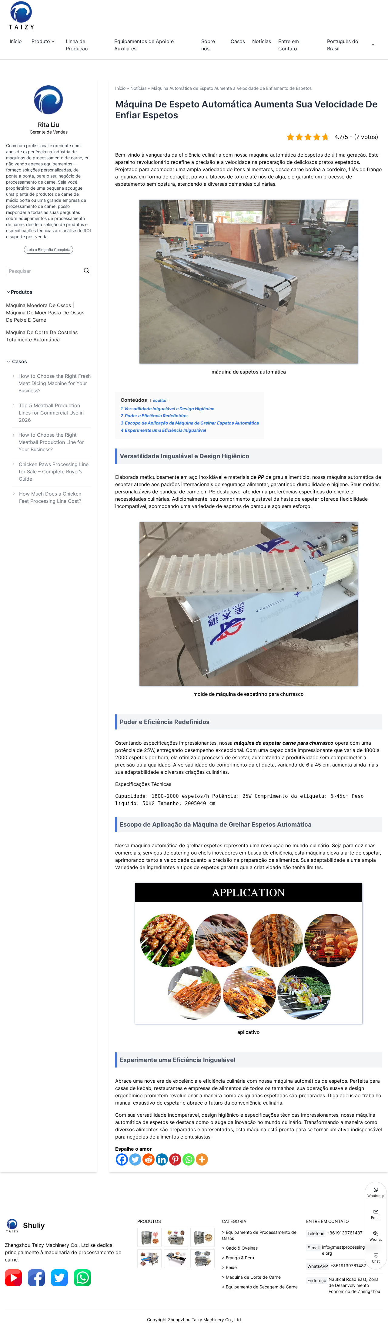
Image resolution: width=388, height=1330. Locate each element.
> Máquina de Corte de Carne (251, 1277)
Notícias (261, 41)
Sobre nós (208, 45)
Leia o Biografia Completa (48, 249)
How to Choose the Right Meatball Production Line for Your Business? (51, 442)
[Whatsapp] (188, 1159)
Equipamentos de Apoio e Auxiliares (144, 45)
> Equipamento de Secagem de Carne (260, 1286)
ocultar (160, 400)
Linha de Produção (77, 45)
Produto (41, 41)
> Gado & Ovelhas (240, 1247)
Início (16, 41)
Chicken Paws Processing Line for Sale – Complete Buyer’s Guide (54, 471)
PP (261, 477)
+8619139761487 (345, 1232)
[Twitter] (135, 1159)
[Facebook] (122, 1159)
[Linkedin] (162, 1159)
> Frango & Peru (238, 1257)
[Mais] (202, 1159)
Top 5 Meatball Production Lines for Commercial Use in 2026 (51, 412)
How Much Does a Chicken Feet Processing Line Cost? (50, 497)
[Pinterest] (175, 1159)
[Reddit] (148, 1159)
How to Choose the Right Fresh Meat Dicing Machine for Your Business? (54, 383)
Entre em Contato (288, 45)
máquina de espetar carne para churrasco (283, 743)
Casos (238, 41)
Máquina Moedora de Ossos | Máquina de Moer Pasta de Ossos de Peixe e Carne (45, 312)
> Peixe (229, 1267)
